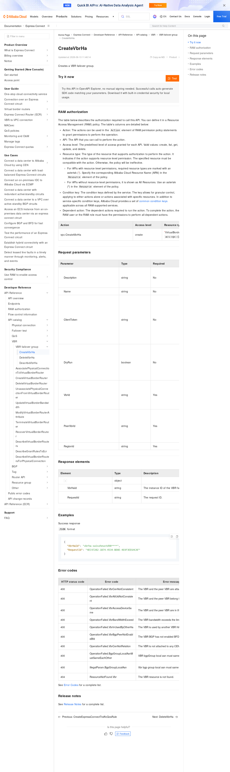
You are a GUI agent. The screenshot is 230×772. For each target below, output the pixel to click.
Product (173, 57)
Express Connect (35, 26)
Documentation (13, 26)
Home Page (64, 34)
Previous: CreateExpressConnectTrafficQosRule (89, 716)
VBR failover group (168, 34)
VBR (153, 34)
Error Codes (71, 685)
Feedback (124, 733)
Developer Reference (104, 34)
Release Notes (72, 704)
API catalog (141, 34)
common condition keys (153, 201)
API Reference (125, 34)
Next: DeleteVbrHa (162, 716)
